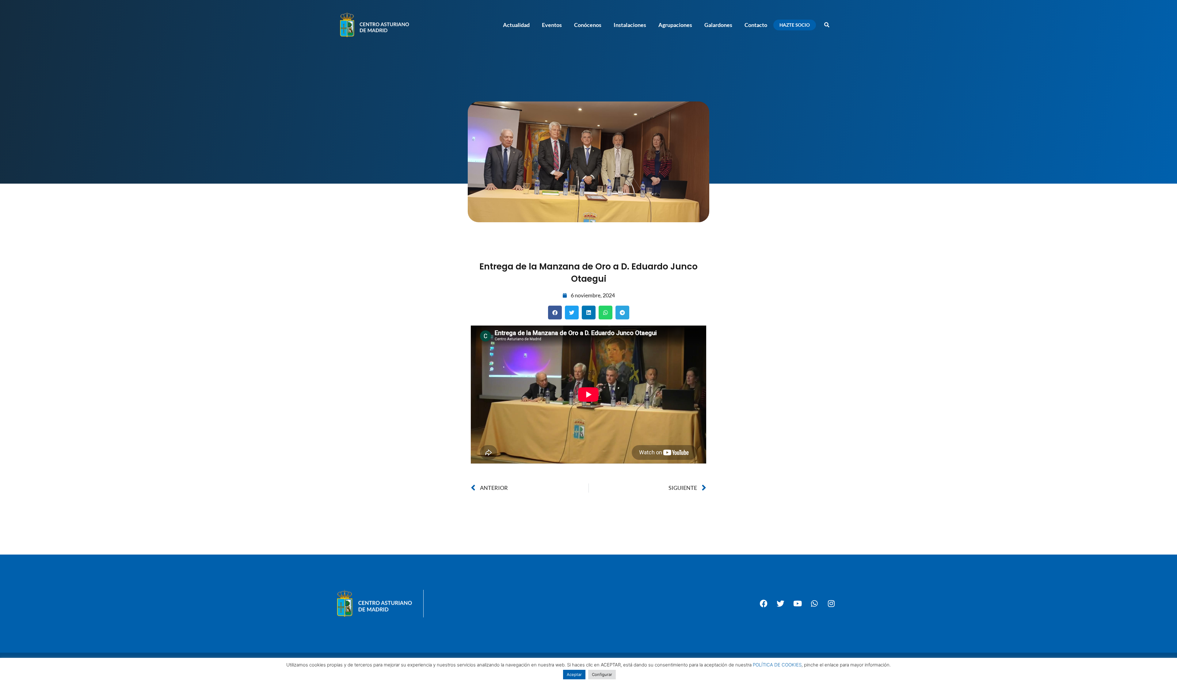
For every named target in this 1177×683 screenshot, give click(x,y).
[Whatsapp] (814, 603)
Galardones (718, 25)
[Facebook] (763, 603)
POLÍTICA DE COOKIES (777, 665)
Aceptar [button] (574, 674)
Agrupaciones (675, 25)
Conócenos (587, 25)
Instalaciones (630, 25)
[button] (826, 24)
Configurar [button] (602, 674)
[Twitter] (780, 603)
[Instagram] (831, 603)
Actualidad (516, 25)
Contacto (756, 25)
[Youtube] (797, 603)
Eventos (552, 25)
